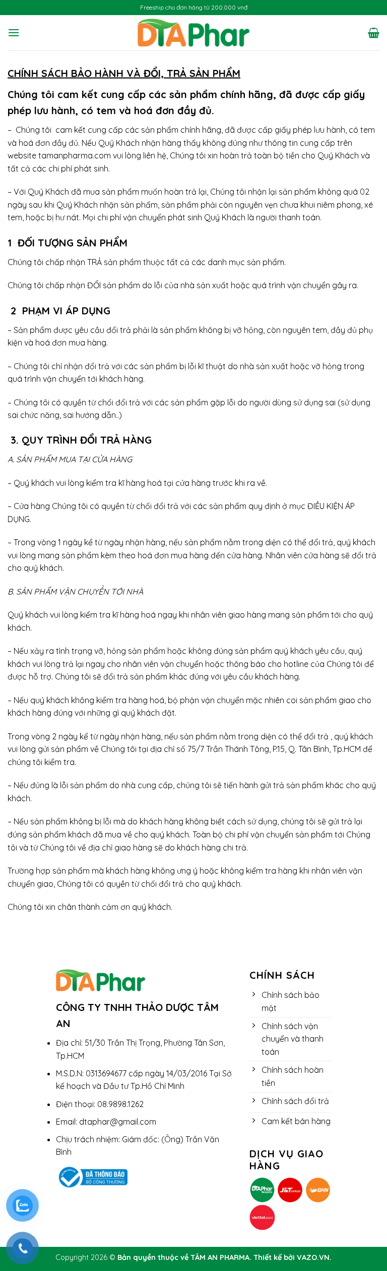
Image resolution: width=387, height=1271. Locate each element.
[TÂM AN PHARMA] (194, 32)
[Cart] (373, 33)
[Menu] (14, 32)
